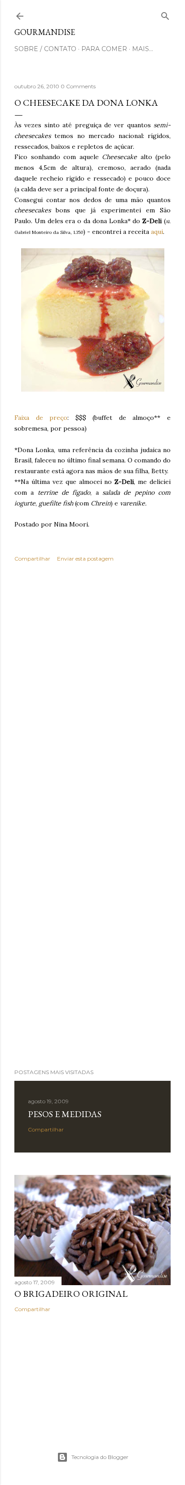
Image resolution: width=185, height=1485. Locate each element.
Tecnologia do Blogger (99, 1457)
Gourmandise (44, 32)
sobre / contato (45, 49)
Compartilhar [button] (32, 558)
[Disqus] (92, 699)
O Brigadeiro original (71, 1293)
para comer (104, 49)
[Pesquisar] (165, 14)
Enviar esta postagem (85, 558)
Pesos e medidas (64, 1114)
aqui (156, 232)
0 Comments (78, 86)
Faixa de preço (40, 418)
